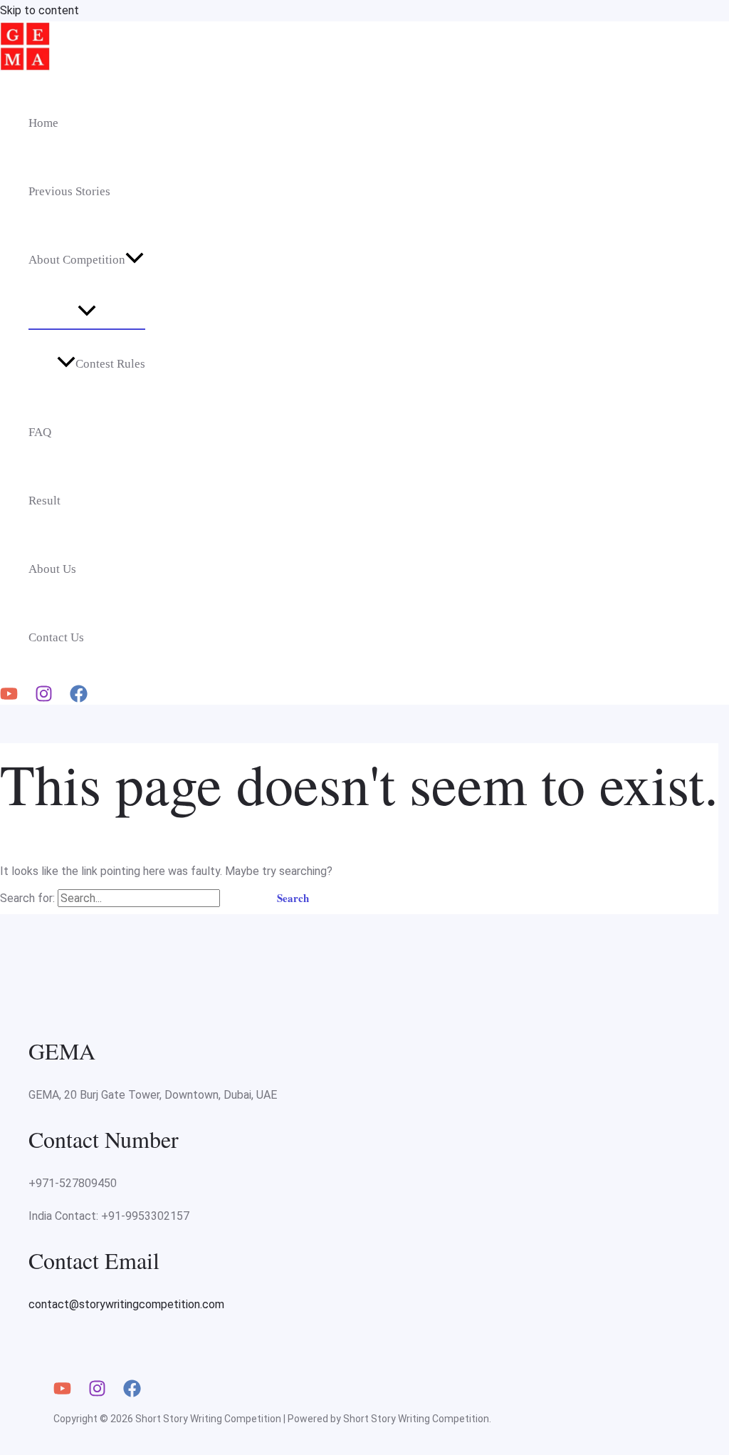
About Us (52, 569)
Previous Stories (69, 191)
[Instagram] (44, 698)
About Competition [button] (76, 259)
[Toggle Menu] (86, 311)
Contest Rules (110, 364)
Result (44, 500)
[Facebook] (79, 698)
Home (43, 123)
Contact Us (56, 637)
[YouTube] (9, 698)
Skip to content (39, 10)
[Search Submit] (240, 898)
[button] (134, 260)
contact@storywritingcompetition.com (126, 1304)
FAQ (39, 432)
